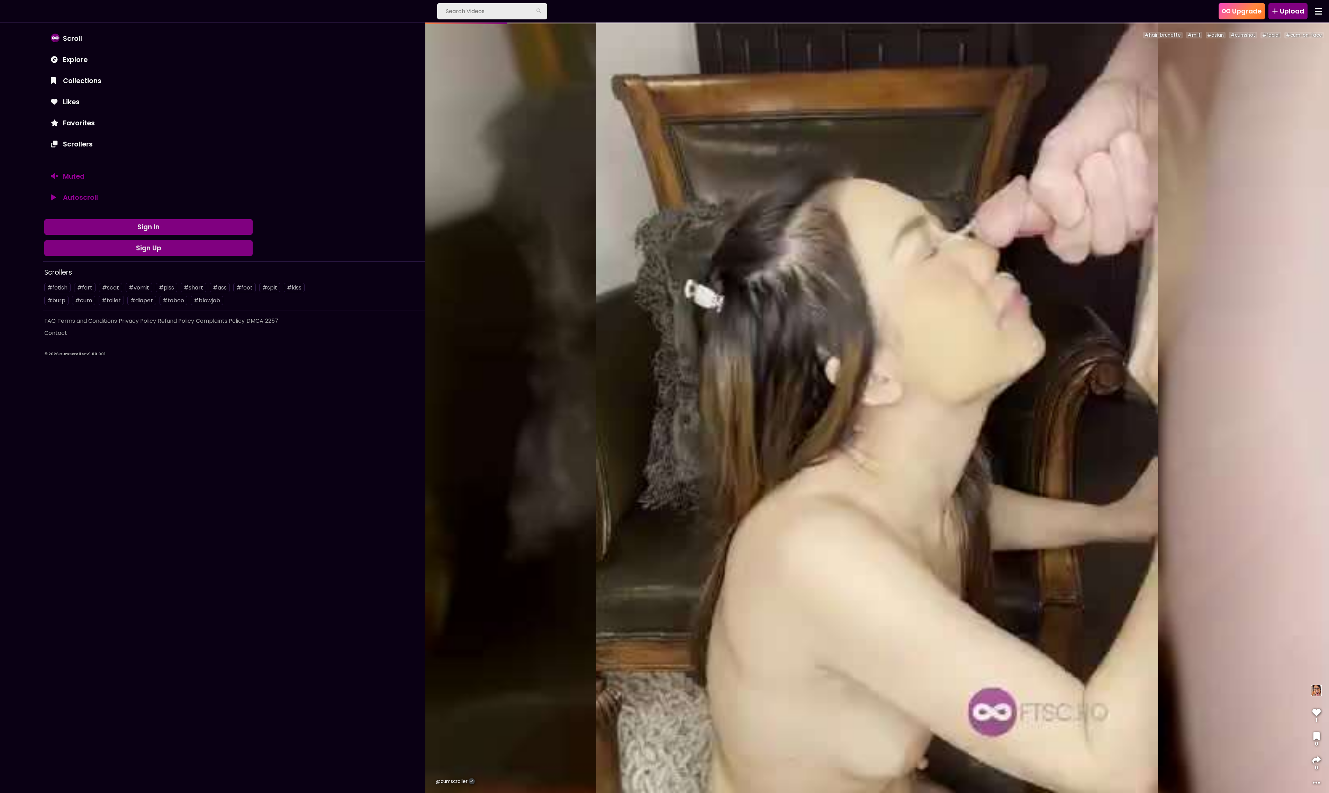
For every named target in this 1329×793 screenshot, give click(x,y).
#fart (84, 288)
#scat (110, 288)
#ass (220, 288)
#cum (83, 300)
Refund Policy (176, 321)
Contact (55, 333)
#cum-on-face (1304, 35)
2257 (271, 321)
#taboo (173, 300)
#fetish (57, 288)
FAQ (50, 321)
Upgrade (1246, 11)
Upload (1291, 11)
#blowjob (207, 300)
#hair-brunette (1163, 35)
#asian (1215, 35)
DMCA (254, 321)
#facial (1271, 35)
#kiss (294, 288)
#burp (56, 300)
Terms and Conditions (87, 321)
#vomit (139, 288)
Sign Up (148, 248)
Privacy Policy (137, 321)
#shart (193, 288)
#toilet (111, 300)
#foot (244, 288)
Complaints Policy (220, 321)
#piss (166, 288)
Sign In (148, 227)
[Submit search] (539, 11)
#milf (1194, 35)
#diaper (141, 300)
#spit (269, 288)
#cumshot (1243, 35)
